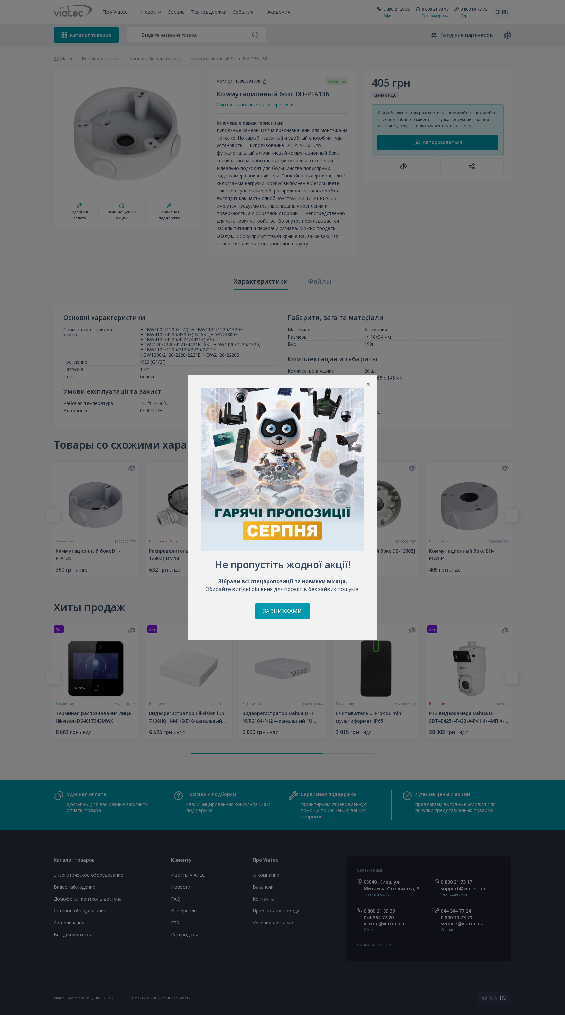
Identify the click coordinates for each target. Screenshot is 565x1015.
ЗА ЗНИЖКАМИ (282, 611)
